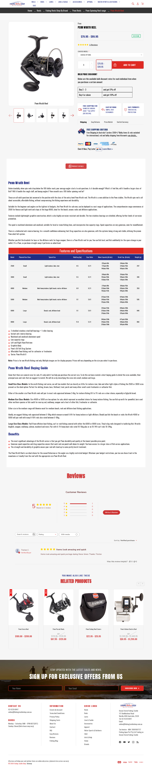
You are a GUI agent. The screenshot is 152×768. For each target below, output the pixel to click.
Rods (42, 2)
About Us (53, 723)
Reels (34, 2)
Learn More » (107, 148)
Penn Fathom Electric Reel (129, 629)
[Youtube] (124, 742)
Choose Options (23, 645)
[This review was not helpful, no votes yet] (134, 561)
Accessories (77, 2)
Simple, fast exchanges (110, 110)
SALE (34, 5)
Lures (51, 2)
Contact (52, 727)
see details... (132, 135)
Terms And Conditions (57, 713)
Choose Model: (83, 51)
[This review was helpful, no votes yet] (130, 561)
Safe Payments (133, 107)
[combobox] (47, 534)
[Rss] (138, 742)
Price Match (108, 122)
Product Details (77, 166)
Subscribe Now (131, 688)
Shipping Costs (55, 720)
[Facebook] (120, 742)
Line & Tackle (63, 2)
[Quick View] (23, 616)
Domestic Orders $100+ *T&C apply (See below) (89, 111)
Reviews (52, 737)
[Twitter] (129, 742)
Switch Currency (122, 122)
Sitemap (29, 763)
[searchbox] (23, 534)
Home (86, 740)
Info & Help (88, 737)
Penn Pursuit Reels (58, 629)
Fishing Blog (54, 740)
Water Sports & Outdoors (107, 2)
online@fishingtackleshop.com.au (20, 712)
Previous (10, 115)
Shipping (83, 122)
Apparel (90, 2)
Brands (86, 744)
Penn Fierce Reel (23, 629)
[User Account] (138, 3)
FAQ (51, 730)
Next (72, 115)
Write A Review (111, 512)
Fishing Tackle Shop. (20, 763)
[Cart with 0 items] (142, 3)
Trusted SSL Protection (132, 110)
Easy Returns (111, 107)
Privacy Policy (54, 716)
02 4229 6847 (13, 709)
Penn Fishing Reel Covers (93, 629)
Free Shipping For (90, 106)
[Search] (133, 3)
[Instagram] (133, 742)
